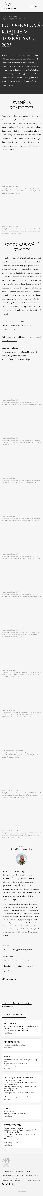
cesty (24, 949)
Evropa (15, 17)
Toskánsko (8, 966)
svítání (30, 966)
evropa (30, 949)
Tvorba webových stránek (22, 1192)
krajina (19, 961)
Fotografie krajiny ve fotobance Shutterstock (19, 352)
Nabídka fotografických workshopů (16, 359)
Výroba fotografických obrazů (14, 355)
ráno (20, 966)
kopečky (7, 971)
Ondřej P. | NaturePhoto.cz (21, 1077)
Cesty (8, 17)
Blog (3, 17)
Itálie (9, 961)
